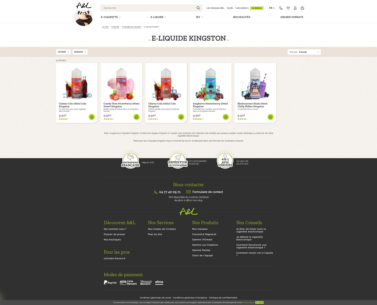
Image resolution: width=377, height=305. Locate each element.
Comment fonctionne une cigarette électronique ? (251, 246)
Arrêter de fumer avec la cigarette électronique (251, 230)
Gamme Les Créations (205, 245)
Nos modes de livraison (162, 229)
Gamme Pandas (201, 250)
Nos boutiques (112, 239)
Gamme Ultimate (202, 239)
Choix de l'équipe (202, 255)
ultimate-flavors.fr (115, 258)
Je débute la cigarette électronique (249, 238)
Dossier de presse (114, 234)
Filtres (62, 52)
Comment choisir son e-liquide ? (254, 254)
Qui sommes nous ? (115, 229)
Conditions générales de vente (155, 298)
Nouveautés (241, 17)
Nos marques (200, 229)
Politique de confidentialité (223, 298)
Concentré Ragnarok (204, 234)
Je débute (256, 8)
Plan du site (155, 234)
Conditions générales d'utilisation (190, 298)
